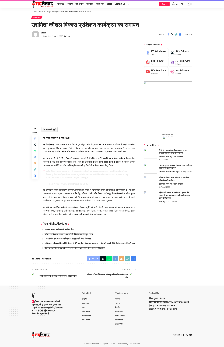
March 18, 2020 (80, 184)
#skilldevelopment (101, 174)
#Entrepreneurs (53, 177)
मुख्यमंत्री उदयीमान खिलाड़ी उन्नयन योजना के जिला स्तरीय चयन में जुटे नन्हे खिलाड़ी (75, 248)
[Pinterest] (156, 62)
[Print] (180, 34)
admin (43, 33)
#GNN (73, 174)
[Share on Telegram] (35, 157)
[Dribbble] (180, 71)
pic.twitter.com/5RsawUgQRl (75, 177)
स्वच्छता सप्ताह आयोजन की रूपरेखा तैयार (60, 229)
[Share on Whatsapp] (35, 151)
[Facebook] (156, 52)
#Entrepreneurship (119, 174)
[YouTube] (190, 335)
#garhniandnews (84, 174)
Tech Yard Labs (134, 344)
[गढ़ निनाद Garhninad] (42, 4)
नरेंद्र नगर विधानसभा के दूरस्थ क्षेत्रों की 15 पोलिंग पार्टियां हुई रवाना (69, 234)
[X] (180, 52)
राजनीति (168, 172)
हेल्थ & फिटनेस (178, 156)
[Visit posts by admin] (35, 34)
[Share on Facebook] (168, 34)
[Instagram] (180, 62)
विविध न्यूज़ (36, 17)
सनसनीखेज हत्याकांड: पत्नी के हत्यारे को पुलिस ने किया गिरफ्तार (68, 238)
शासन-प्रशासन (178, 184)
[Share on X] (172, 34)
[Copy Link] (176, 34)
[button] (128, 4)
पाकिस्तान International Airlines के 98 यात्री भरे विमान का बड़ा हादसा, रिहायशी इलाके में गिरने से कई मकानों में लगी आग (90, 243)
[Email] (35, 163)
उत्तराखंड (162, 156)
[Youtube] (156, 71)
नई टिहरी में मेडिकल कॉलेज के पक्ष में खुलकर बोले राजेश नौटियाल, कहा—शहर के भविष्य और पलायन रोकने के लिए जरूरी (174, 195)
